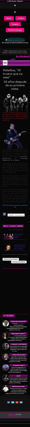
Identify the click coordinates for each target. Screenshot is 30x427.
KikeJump (13, 414)
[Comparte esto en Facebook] (4, 214)
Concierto (13, 226)
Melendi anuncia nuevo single (18, 386)
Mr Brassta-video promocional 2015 (18, 321)
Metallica (20, 226)
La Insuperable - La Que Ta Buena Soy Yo (18, 345)
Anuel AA (18, 376)
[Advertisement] (16, 221)
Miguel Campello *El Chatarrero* (18, 333)
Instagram (15, 24)
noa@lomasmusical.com (15, 415)
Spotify (8, 18)
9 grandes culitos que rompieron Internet (19, 355)
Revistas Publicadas (15, 30)
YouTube (21, 18)
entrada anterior (18, 262)
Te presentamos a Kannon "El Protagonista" (19, 366)
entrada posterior (11, 259)
